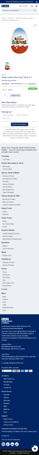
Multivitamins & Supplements (12, 239)
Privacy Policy (8, 425)
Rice (4, 280)
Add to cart (15, 95)
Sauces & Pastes (8, 184)
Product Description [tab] (19, 124)
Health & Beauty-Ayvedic (11, 233)
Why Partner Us (9, 379)
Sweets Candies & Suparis (12, 205)
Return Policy (8, 419)
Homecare (6, 275)
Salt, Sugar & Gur (8, 189)
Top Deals (6, 159)
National (6, 409)
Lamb (4, 305)
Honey (5, 227)
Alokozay (7, 400)
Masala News (8, 382)
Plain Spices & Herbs (10, 179)
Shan (5, 412)
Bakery (5, 246)
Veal (4, 310)
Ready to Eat (7, 255)
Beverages (6, 166)
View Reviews (16, 83)
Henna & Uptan (8, 236)
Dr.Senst (6, 394)
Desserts (6, 181)
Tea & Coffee (7, 169)
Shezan (6, 397)
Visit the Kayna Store (9, 80)
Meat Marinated (8, 307)
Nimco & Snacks (8, 202)
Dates (5, 211)
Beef (4, 297)
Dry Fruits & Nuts (8, 224)
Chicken (5, 299)
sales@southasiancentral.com (13, 363)
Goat (4, 302)
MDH (5, 406)
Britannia (6, 403)
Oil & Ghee (6, 277)
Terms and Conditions (11, 422)
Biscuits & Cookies (9, 199)
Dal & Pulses (7, 285)
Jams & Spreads (8, 192)
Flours (5, 272)
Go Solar (7, 385)
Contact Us (7, 388)
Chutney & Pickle (8, 176)
